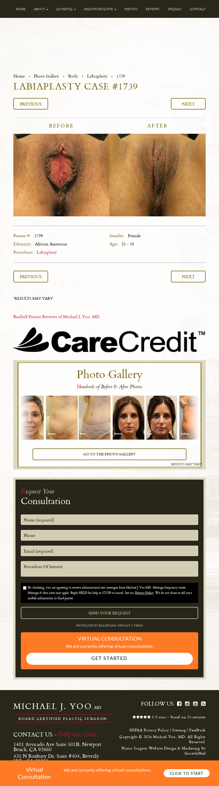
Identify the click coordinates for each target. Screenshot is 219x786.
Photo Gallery (46, 76)
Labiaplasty (97, 76)
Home (21, 9)
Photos (131, 9)
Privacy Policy (144, 592)
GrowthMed (195, 753)
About (40, 9)
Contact (198, 9)
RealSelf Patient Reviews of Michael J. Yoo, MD (56, 316)
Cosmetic (64, 9)
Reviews (153, 9)
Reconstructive (99, 9)
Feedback (197, 730)
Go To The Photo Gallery (109, 454)
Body (73, 76)
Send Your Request (109, 613)
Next (188, 103)
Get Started (109, 658)
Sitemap (179, 730)
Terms (138, 625)
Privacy (124, 625)
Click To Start (187, 774)
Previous (31, 103)
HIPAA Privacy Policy (149, 730)
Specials (175, 9)
